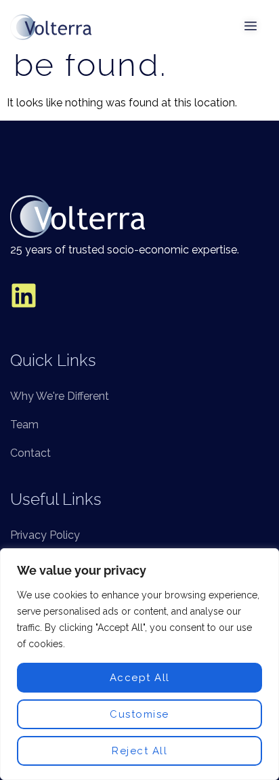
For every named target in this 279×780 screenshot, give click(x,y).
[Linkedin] (23, 295)
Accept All (140, 678)
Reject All (139, 751)
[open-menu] (251, 27)
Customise (139, 714)
